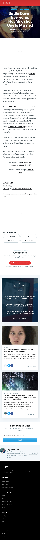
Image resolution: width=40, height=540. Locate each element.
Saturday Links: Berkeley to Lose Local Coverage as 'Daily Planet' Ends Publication (20, 305)
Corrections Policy (7, 504)
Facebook (4, 516)
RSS (3, 522)
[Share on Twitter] (8, 365)
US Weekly (7, 185)
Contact (4, 507)
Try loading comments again (20, 262)
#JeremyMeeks (26, 162)
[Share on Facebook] (11, 365)
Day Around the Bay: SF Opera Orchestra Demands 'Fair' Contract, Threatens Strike (20, 312)
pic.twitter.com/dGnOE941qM (20, 165)
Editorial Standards (7, 501)
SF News (14, 9)
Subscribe (20, 440)
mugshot (32, 73)
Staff (3, 498)
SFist (5, 467)
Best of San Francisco (8, 487)
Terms (3, 536)
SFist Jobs (5, 484)
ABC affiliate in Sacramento (19, 106)
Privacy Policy (5, 533)
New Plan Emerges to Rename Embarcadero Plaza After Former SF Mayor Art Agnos (20, 297)
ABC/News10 (8, 183)
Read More (33, 453)
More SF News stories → (20, 319)
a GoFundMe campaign (16, 126)
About (3, 495)
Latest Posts (5, 481)
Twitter (6, 188)
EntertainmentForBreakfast (22, 188)
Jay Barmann (24, 9)
